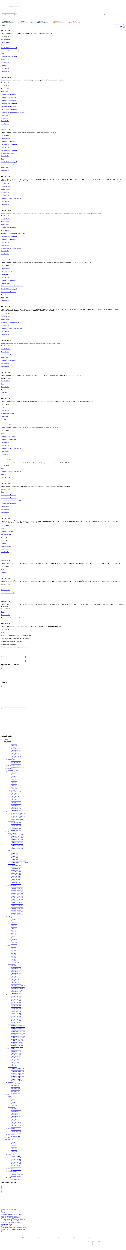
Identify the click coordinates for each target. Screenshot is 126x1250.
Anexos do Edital (5, 42)
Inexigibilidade (11, 1082)
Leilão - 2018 (13, 954)
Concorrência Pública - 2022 (17, 890)
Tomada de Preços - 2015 (16, 1008)
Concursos (10, 811)
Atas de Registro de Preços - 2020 (18, 1030)
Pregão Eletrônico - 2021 (16, 968)
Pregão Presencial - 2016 (16, 1060)
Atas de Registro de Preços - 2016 (18, 1036)
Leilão (9, 945)
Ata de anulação (5, 590)
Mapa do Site (106, 14)
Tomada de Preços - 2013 (16, 822)
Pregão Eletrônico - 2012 (16, 750)
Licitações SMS (7, 741)
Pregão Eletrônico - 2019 (16, 793)
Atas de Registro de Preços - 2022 (18, 1027)
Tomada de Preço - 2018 (16, 1004)
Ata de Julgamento (6, 534)
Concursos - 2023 (14, 853)
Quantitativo (4, 274)
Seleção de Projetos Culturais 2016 (18, 817)
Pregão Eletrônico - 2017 (16, 796)
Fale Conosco (120, 14)
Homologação (5, 71)
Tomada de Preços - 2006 (16, 764)
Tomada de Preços (11, 759)
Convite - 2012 (14, 784)
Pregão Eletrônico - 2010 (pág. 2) (18, 987)
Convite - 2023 (14, 917)
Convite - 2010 (14, 787)
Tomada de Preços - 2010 (16, 1016)
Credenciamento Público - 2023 (17, 1068)
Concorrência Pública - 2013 (17, 904)
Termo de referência (6, 271)
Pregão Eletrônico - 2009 (16, 754)
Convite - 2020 (14, 922)
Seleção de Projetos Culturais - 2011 (18, 861)
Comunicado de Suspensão (8, 97)
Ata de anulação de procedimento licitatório (12, 618)
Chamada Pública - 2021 (16, 870)
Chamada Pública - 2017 (16, 876)
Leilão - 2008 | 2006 (15, 962)
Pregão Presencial (11, 1048)
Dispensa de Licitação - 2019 (17, 842)
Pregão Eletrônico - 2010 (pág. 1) (18, 985)
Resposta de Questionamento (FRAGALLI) (13, 112)
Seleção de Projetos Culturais (17, 814)
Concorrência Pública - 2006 (17, 914)
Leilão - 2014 (13, 957)
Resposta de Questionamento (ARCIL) (11, 500)
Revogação (4, 392)
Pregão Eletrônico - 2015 (16, 799)
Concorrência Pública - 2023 (17, 888)
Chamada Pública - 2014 (16, 881)
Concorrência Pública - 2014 (17, 902)
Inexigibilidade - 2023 (15, 1084)
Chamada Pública (11, 827)
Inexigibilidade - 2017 (15, 1091)
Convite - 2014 (14, 781)
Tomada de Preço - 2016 (16, 1167)
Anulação (3, 474)
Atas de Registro (11, 765)
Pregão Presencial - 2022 (16, 1051)
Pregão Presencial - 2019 (16, 1056)
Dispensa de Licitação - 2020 (17, 841)
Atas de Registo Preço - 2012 (17, 1042)
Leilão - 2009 (13, 961)
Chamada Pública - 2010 (16, 884)
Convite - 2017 (14, 776)
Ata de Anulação (5, 477)
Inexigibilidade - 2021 (15, 1087)
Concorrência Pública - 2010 (17, 908)
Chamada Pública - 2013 (16, 882)
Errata (2, 45)
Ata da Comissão (5, 283)
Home (99, 14)
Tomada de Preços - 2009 (16, 1017)
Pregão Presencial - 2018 (16, 1057)
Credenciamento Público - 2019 (17, 1074)
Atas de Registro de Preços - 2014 (18, 767)
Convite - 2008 (14, 744)
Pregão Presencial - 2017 (16, 1059)
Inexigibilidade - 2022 (15, 1085)
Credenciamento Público (12, 1067)
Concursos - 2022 (14, 854)
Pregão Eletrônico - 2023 (16, 965)
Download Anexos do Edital (8, 106)
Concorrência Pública (12, 885)
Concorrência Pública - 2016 (17, 899)
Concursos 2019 (14, 859)
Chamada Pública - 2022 (16, 868)
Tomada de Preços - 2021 (16, 999)
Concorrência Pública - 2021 (17, 891)
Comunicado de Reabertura (8, 94)
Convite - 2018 (14, 774)
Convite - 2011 (14, 785)
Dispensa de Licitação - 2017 (17, 844)
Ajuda (113, 14)
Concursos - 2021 (14, 856)
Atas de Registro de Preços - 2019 (18, 1031)
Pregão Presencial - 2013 (16, 1065)
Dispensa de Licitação (12, 833)
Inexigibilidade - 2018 (15, 1093)
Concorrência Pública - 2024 (17, 887)
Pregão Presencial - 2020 (16, 1054)
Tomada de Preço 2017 (15, 1156)
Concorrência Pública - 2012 (17, 905)
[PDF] (116, 26)
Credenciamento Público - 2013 (17, 1077)
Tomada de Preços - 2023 (16, 996)
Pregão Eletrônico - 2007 (16, 758)
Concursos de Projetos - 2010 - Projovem (19, 862)
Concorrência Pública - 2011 (17, 907)
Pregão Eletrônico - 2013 (16, 748)
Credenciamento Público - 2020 (17, 1073)
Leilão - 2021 (13, 950)
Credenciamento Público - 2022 (17, 1070)
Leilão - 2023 (13, 947)
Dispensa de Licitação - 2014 (17, 847)
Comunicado (4, 65)
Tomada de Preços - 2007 (16, 762)
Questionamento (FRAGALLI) (9, 109)
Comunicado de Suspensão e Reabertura (12, 286)
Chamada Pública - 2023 (16, 867)
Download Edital (5, 39)
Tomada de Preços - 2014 (16, 824)
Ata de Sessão (5, 59)
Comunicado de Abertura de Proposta (11, 198)
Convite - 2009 (14, 939)
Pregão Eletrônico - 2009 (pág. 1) (18, 988)
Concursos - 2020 (14, 857)
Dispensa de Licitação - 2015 (17, 845)
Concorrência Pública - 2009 (17, 910)
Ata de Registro (11, 1134)
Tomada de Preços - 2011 (16, 1014)
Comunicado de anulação (8, 593)
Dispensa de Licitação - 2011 (17, 848)
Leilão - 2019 (13, 953)
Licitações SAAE (7, 1137)
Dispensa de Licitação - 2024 (17, 834)
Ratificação (4, 537)
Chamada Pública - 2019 (16, 828)
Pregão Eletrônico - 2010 (16, 753)
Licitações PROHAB (8, 1139)
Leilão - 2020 (13, 951)
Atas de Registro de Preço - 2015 (17, 1037)
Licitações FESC (7, 1094)
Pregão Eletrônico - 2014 (16, 801)
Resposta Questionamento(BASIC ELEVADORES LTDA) (17, 635)
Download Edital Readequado (9, 48)
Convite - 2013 (14, 782)
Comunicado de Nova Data (8, 141)
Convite (9, 742)
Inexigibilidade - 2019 (15, 1090)
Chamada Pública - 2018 (16, 830)
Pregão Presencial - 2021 (16, 1053)
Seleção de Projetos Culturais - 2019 (18, 813)
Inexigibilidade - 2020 (15, 1088)
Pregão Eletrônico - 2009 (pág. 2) (18, 990)
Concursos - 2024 (14, 851)
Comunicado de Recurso (7, 413)
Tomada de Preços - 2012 (16, 1013)
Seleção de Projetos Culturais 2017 (18, 819)
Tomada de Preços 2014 (16, 1159)
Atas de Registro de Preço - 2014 (17, 1039)
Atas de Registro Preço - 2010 (17, 1045)
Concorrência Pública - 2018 (17, 896)
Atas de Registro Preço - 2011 (17, 1044)
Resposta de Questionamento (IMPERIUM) (13, 233)
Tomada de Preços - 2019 (16, 825)
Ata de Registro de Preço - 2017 (17, 1034)
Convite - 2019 (14, 773)
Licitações (6, 739)
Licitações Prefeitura (8, 831)
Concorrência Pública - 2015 (17, 901)
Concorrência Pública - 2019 (17, 894)
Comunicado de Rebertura (8, 153)
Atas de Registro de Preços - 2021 (18, 1028)
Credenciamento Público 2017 (17, 1080)
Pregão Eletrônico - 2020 (16, 791)
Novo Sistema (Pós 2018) (13, 770)
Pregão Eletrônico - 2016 (16, 798)
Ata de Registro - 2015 (15, 1136)
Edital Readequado (6, 230)
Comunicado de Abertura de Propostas (11, 328)
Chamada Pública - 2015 (16, 879)
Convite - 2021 (14, 921)
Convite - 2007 (14, 745)
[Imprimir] (120, 26)
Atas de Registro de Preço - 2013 (17, 1040)
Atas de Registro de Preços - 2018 (18, 1033)
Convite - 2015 (14, 779)
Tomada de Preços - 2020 (16, 1000)
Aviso (2, 159)
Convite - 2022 (14, 919)
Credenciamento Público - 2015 (17, 1079)
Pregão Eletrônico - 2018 (16, 794)
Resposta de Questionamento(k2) (10, 51)
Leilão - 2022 (13, 948)
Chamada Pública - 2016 (16, 877)
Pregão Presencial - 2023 (16, 1050)
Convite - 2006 (14, 944)
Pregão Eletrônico (11, 747)
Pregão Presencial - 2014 (16, 1064)
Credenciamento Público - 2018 (17, 1076)
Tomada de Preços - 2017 (16, 1005)
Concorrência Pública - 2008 (17, 911)
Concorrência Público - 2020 (17, 893)
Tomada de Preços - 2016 (16, 1007)
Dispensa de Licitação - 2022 (17, 837)
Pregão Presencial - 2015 (16, 1062)
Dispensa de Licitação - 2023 (17, 836)
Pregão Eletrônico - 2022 (16, 967)
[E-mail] (124, 27)
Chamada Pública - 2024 (16, 865)
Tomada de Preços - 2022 (16, 997)
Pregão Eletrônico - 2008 (16, 756)
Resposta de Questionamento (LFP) (10, 322)
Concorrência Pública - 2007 (17, 913)
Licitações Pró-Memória (9, 768)
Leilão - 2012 (13, 959)
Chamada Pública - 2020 (16, 871)
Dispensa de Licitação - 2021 (17, 839)
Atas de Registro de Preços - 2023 (18, 1025)
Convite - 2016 (14, 778)
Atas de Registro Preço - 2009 (17, 1047)
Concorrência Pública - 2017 (17, 897)
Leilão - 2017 (13, 956)
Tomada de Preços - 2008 (16, 761)
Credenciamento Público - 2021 (17, 1071)
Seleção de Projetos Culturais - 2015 (18, 816)
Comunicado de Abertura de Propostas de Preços (14, 647)
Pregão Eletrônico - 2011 (16, 751)
